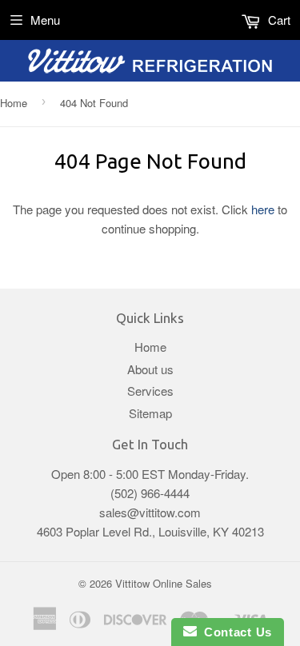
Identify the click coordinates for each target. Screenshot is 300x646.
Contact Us (234, 632)
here (262, 209)
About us (150, 369)
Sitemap (150, 413)
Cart (277, 19)
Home (13, 102)
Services (150, 390)
